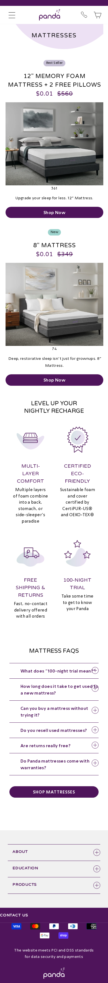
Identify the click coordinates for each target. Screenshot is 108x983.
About (20, 851)
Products (24, 884)
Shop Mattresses (54, 791)
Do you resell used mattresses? (53, 730)
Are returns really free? (45, 745)
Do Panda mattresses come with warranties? (54, 764)
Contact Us (14, 915)
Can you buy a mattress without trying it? (54, 711)
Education (25, 868)
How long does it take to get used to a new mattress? (59, 689)
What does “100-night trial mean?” (58, 670)
